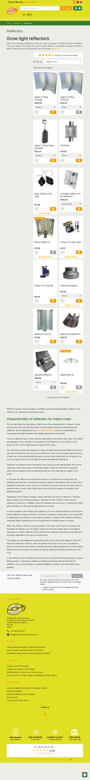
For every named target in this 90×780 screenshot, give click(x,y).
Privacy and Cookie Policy (18, 700)
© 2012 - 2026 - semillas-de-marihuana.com (36, 759)
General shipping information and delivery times (26, 688)
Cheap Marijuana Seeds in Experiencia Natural (26, 647)
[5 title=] (47, 750)
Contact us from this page (17, 666)
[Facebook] (45, 714)
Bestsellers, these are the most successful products (28, 653)
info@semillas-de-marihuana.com (24, 634)
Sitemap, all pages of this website (20, 669)
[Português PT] (77, 2)
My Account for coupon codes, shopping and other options (32, 675)
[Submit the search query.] (22, 8)
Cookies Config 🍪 (64, 759)
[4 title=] (44, 750)
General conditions (14, 691)
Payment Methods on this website (21, 694)
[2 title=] (37, 750)
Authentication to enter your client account (25, 672)
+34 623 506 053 (17, 631)
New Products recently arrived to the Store (25, 650)
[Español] (74, 2)
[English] (81, 2)
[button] (69, 8)
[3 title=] (40, 750)
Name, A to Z (63, 61)
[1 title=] (34, 750)
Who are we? (12, 697)
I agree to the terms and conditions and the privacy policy (60, 588)
